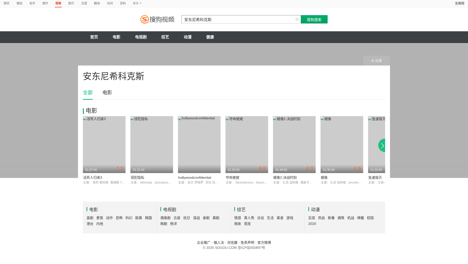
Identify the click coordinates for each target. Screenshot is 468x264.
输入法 (219, 242)
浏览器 (232, 242)
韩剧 (163, 224)
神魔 (360, 218)
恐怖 (119, 218)
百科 (123, 3)
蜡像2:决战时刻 (285, 177)
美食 (280, 218)
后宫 (311, 218)
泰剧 (206, 218)
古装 (177, 218)
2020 (312, 224)
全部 (88, 92)
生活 (270, 218)
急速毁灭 (375, 177)
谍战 (196, 218)
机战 (350, 218)
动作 (109, 218)
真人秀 (249, 218)
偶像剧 (165, 218)
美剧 (216, 218)
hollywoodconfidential (194, 177)
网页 (7, 3)
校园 (370, 218)
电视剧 (141, 37)
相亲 (237, 224)
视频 (58, 3)
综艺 (165, 37)
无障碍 (459, 3)
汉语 (84, 3)
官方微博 (264, 242)
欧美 (138, 218)
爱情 (99, 218)
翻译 (97, 3)
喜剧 (90, 218)
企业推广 (204, 242)
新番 (331, 218)
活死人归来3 (92, 177)
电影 (116, 37)
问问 (110, 3)
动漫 (188, 37)
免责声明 (247, 242)
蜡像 (324, 177)
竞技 (247, 224)
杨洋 (173, 224)
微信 (19, 3)
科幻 (129, 218)
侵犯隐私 (137, 177)
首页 (94, 37)
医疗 (71, 3)
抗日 (186, 218)
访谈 (260, 218)
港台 (90, 224)
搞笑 (341, 218)
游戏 (289, 218)
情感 (237, 218)
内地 (99, 224)
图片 (45, 3)
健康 (210, 37)
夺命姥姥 (232, 177)
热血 (321, 218)
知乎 (32, 3)
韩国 (148, 218)
